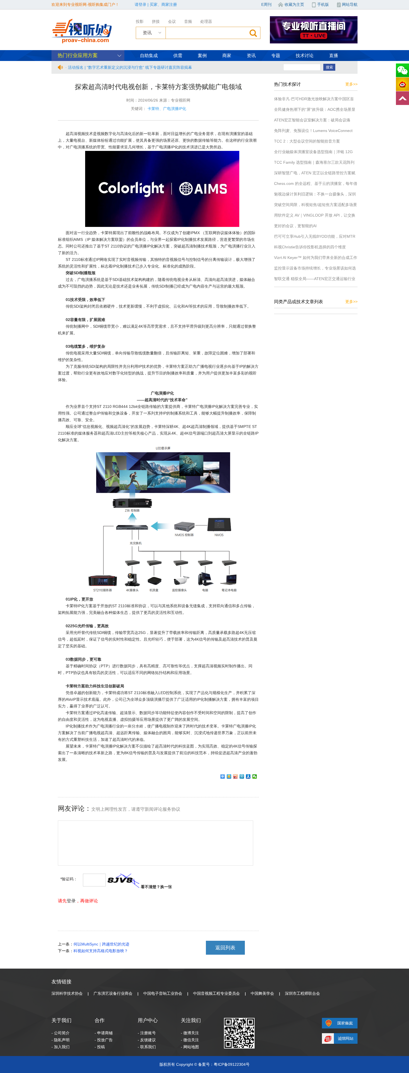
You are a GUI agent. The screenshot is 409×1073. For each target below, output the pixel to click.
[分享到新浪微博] (235, 776)
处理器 (206, 21)
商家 (226, 55)
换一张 (166, 887)
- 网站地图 (190, 1047)
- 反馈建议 (147, 1040)
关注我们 (191, 1020)
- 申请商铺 (104, 1033)
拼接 (156, 21)
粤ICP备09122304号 (232, 1064)
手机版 (323, 4)
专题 (275, 55)
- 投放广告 (104, 1040)
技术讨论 (305, 55)
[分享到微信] (254, 776)
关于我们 (61, 1020)
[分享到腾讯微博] (242, 776)
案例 (202, 55)
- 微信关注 (190, 1040)
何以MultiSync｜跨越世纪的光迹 (101, 944)
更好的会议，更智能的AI (295, 226)
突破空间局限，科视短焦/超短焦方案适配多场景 (315, 204)
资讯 (251, 55)
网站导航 (350, 4)
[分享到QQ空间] (229, 776)
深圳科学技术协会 (67, 993)
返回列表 (225, 947)
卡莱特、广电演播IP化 (166, 108)
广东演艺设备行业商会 (112, 993)
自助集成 (149, 55)
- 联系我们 (147, 1047)
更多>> (351, 84)
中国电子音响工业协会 (162, 993)
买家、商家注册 (163, 4)
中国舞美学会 (262, 993)
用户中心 (148, 1020)
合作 (100, 1020)
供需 (177, 55)
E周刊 (266, 4)
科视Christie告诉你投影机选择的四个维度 (310, 247)
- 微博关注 (190, 1033)
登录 (71, 900)
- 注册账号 (147, 1033)
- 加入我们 (60, 1047)
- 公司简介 (60, 1033)
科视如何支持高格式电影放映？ (100, 951)
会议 (172, 21)
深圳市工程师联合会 (302, 993)
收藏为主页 (294, 4)
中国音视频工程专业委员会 (216, 993)
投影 (140, 21)
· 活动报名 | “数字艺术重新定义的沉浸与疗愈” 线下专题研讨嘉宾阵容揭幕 (128, 67)
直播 (333, 55)
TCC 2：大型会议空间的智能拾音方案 (307, 141)
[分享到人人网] (248, 776)
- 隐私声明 (60, 1040)
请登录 (140, 4)
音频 (188, 21)
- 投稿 (100, 1047)
